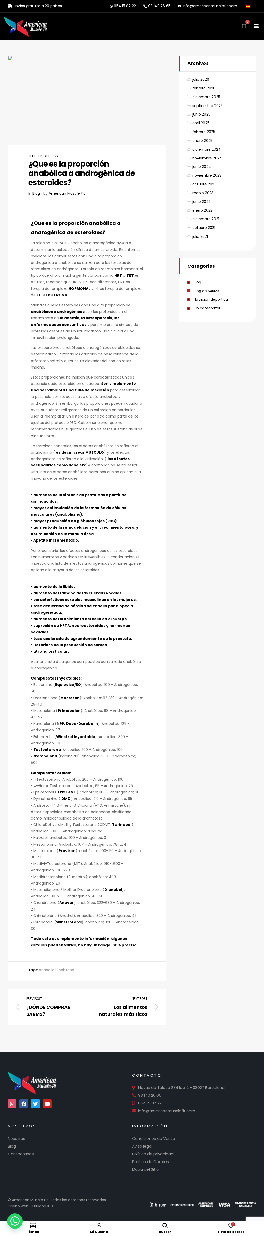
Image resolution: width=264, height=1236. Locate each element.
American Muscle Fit (67, 193)
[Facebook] (23, 1103)
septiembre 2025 (207, 105)
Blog (36, 193)
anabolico (48, 969)
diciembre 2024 (206, 149)
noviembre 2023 (206, 175)
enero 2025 (202, 140)
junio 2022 (201, 201)
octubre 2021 (203, 227)
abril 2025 (200, 123)
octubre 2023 (204, 184)
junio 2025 (201, 114)
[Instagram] (12, 1103)
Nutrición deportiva (211, 299)
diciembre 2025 (206, 97)
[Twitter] (35, 1103)
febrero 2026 (204, 88)
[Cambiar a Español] (249, 6)
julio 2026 (200, 79)
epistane (66, 969)
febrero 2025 (203, 131)
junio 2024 (201, 166)
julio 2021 (200, 236)
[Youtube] (47, 1103)
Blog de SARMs (206, 290)
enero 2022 (202, 210)
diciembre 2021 (205, 219)
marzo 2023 (202, 192)
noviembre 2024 (207, 158)
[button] (256, 26)
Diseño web (18, 1206)
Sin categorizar (207, 308)
